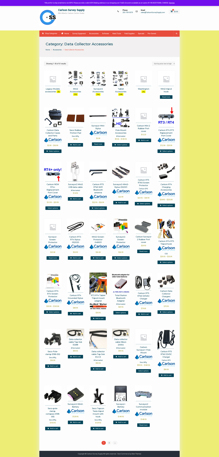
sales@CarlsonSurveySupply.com (153, 12)
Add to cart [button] (77, 145)
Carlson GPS (143, 189)
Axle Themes (136, 454)
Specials (141, 34)
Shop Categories (51, 33)
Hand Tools (116, 34)
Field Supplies (129, 34)
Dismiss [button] (172, 3)
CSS (166, 254)
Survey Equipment (79, 34)
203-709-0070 (128, 12)
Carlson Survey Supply (71, 10)
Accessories (94, 34)
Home (66, 34)
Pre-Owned (152, 34)
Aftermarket (120, 136)
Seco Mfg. (75, 136)
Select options (54, 151)
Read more (166, 97)
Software (105, 34)
